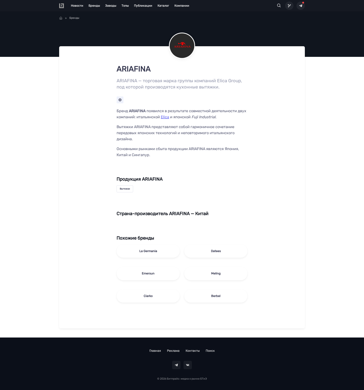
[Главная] (61, 18)
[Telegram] (301, 6)
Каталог (163, 5)
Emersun (148, 273)
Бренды (94, 5)
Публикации (143, 5)
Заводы (110, 5)
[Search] (279, 5)
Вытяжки (125, 188)
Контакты (193, 350)
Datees (216, 251)
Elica (165, 117)
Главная (155, 350)
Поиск (210, 350)
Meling (216, 273)
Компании (181, 5)
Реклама (173, 350)
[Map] (289, 6)
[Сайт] (120, 99)
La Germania (148, 251)
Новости (77, 5)
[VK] (188, 365)
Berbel (215, 296)
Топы (125, 5)
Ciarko (148, 296)
